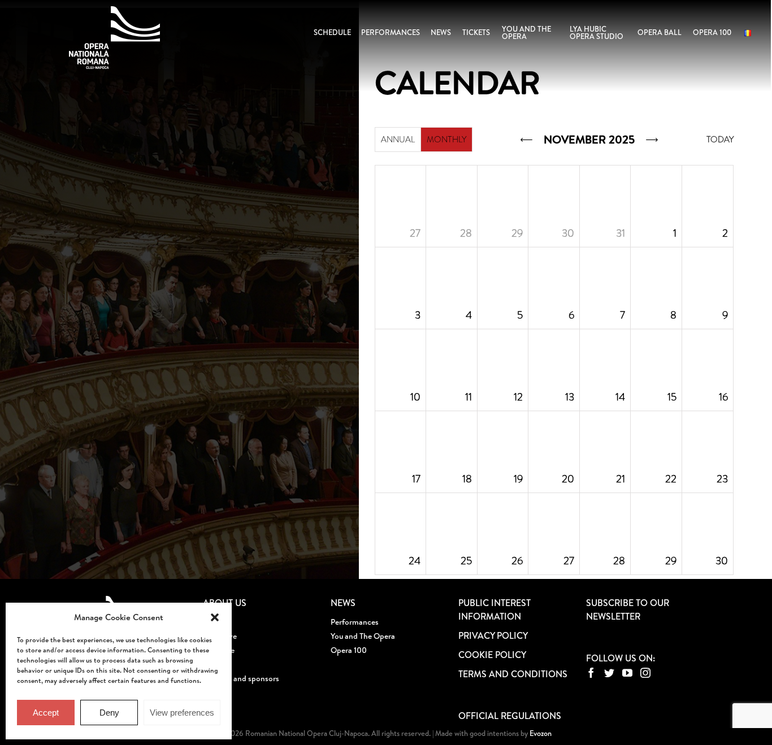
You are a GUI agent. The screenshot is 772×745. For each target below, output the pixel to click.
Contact (217, 692)
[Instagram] (645, 673)
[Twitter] (609, 673)
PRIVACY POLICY (493, 635)
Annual (398, 139)
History (215, 622)
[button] (214, 617)
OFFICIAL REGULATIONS (509, 715)
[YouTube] (627, 673)
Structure (219, 650)
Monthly (446, 139)
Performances (355, 622)
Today (720, 139)
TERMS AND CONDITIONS (512, 674)
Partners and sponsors (241, 678)
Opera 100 (349, 650)
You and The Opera (363, 636)
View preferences (182, 712)
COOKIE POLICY (492, 654)
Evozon (540, 733)
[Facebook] (591, 673)
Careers (216, 664)
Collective (220, 636)
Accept (46, 712)
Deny (109, 712)
